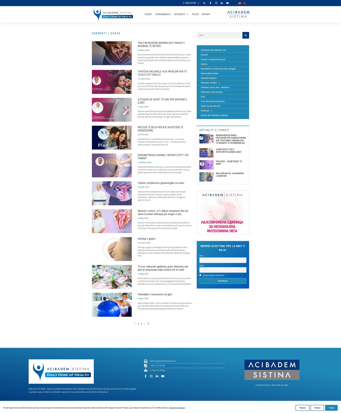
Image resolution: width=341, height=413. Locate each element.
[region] (170, 407)
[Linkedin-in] (157, 376)
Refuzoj (317, 408)
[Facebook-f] (145, 376)
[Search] (245, 35)
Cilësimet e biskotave (177, 408)
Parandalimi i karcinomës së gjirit (155, 294)
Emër (201, 256)
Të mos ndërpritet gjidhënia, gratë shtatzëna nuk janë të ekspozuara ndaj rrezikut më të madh (163, 268)
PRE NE (195, 14)
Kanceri (204, 55)
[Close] (338, 403)
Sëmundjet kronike (209, 73)
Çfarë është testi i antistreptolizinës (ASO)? (228, 150)
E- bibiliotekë (189, 3)
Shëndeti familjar (209, 82)
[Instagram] (151, 376)
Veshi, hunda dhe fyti (210, 106)
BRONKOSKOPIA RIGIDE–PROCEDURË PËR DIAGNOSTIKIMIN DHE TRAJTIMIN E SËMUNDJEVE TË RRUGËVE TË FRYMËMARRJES (231, 139)
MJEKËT (148, 14)
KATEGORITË (179, 14)
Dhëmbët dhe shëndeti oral (213, 50)
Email (201, 265)
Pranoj (331, 408)
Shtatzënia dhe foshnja (212, 92)
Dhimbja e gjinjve (146, 238)
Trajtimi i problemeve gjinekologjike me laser (161, 183)
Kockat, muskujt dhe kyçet (213, 59)
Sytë (203, 96)
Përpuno (302, 408)
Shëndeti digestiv (209, 78)
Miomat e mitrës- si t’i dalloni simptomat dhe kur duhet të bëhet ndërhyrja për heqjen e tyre (163, 212)
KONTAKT (206, 14)
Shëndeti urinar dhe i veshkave (215, 87)
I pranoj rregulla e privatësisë (213, 275)
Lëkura (204, 64)
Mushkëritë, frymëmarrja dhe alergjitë (218, 69)
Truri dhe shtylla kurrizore (212, 101)
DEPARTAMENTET (163, 14)
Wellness (205, 110)
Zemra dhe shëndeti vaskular (214, 115)
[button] (204, 3)
